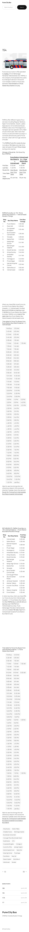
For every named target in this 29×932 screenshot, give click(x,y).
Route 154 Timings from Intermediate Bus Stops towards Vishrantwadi (14, 493)
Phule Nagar (17, 853)
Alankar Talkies (15, 829)
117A (3, 898)
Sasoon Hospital (7, 859)
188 (3, 888)
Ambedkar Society (7, 832)
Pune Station (6, 856)
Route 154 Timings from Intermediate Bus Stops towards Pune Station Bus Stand (14, 820)
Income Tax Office (7, 847)
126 (3, 893)
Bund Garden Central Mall (9, 835)
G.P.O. (13, 841)
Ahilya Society (6, 829)
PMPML (6, 74)
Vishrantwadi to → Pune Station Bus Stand (23, 160)
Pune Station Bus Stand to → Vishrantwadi (14, 160)
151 (5, 871)
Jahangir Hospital (18, 847)
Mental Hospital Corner (8, 850)
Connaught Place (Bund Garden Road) (12, 838)
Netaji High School (7, 853)
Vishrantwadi (6, 862)
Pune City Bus (6, 2)
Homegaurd (19, 844)
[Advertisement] (14, 29)
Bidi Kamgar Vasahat (19, 832)
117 (3, 902)
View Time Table (13, 173)
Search (22, 7)
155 (24, 871)
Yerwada (14, 862)
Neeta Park (19, 850)
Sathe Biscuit (16, 859)
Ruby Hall (14, 856)
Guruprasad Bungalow (8, 844)
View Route (14, 170)
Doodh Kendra (6, 841)
